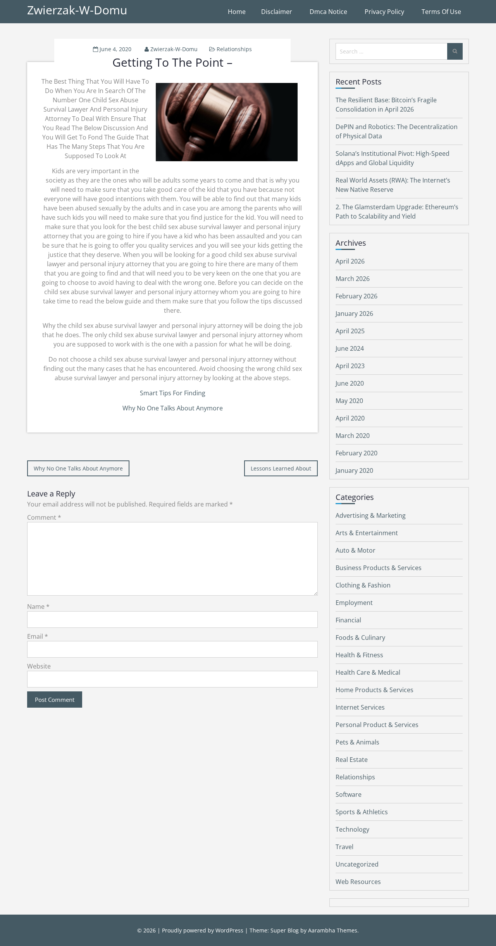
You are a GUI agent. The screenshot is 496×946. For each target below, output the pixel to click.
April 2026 (350, 261)
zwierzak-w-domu (174, 49)
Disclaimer (276, 11)
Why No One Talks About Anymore (172, 408)
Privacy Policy (384, 11)
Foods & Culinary (360, 637)
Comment (44, 517)
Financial (348, 620)
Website (39, 666)
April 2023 (350, 366)
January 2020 (354, 470)
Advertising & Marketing (371, 515)
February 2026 (356, 296)
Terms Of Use (441, 11)
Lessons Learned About (281, 468)
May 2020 (349, 400)
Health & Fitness (359, 655)
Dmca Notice (328, 11)
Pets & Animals (357, 742)
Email (37, 636)
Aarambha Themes (332, 930)
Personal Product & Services (377, 724)
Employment (354, 602)
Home (237, 11)
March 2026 (353, 278)
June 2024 (350, 348)
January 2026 (354, 313)
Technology (352, 829)
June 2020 (350, 383)
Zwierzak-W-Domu (77, 10)
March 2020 (353, 435)
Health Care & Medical (368, 672)
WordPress (229, 930)
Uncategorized (357, 864)
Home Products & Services (374, 690)
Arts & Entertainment (367, 533)
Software (349, 794)
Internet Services (360, 707)
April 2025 (350, 331)
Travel (344, 847)
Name (38, 606)
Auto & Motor (355, 550)
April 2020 (350, 418)
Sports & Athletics (362, 812)
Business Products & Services (379, 567)
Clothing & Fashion (363, 585)
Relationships (234, 49)
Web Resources (358, 881)
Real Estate (352, 759)
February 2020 (356, 453)
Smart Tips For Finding (172, 393)
